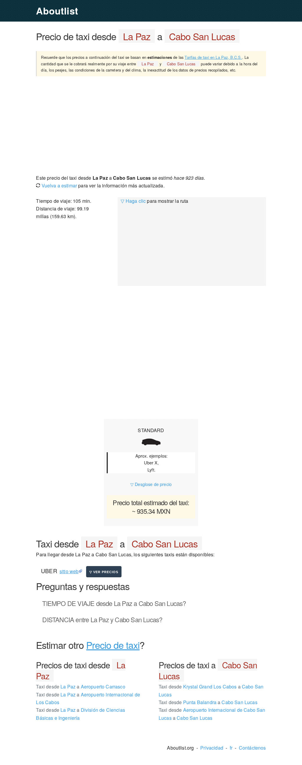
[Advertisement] (151, 125)
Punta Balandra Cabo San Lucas (208, 702)
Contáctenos (252, 747)
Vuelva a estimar (58, 185)
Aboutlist (57, 10)
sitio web (69, 571)
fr (231, 747)
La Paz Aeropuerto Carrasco (80, 686)
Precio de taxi (112, 644)
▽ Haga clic (133, 200)
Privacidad (211, 747)
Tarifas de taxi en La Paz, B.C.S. (213, 57)
